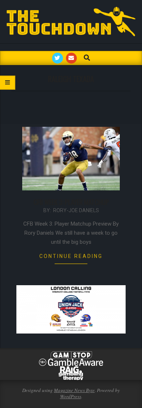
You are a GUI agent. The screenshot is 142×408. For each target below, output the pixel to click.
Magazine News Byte (74, 390)
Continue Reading (71, 256)
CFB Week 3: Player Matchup (71, 202)
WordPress (70, 396)
